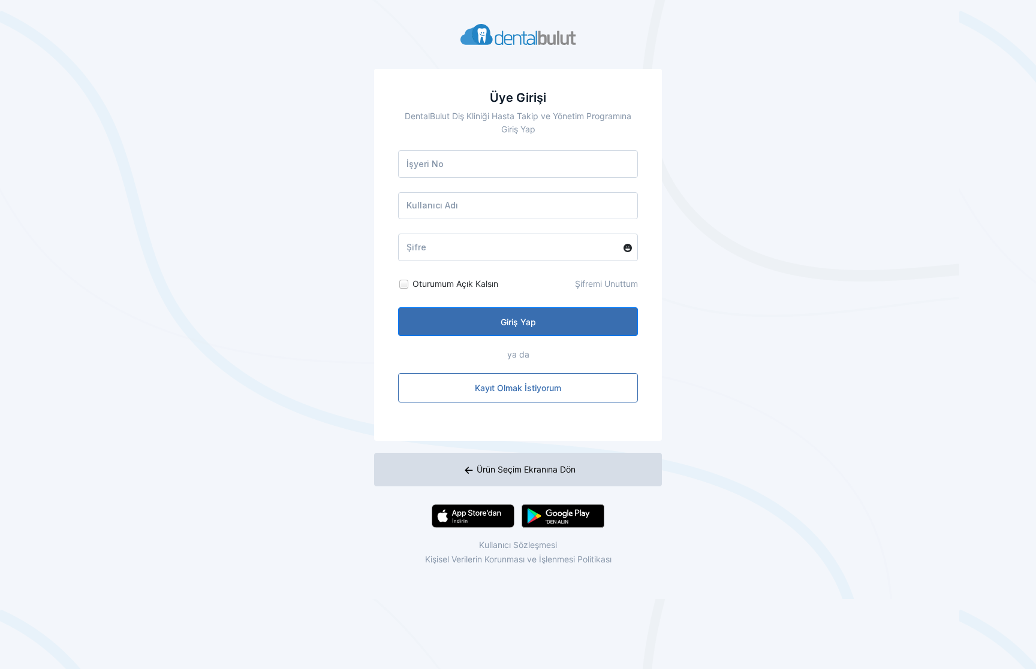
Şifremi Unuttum (606, 284)
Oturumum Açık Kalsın (455, 284)
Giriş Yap (518, 322)
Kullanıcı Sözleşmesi (518, 545)
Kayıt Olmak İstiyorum (518, 388)
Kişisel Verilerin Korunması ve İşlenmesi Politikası (518, 559)
